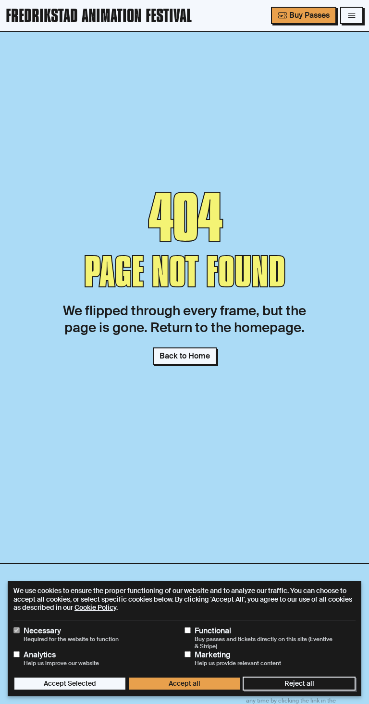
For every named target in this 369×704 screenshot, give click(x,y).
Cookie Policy (95, 607)
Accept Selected (70, 683)
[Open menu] (351, 15)
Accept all (184, 683)
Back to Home (185, 356)
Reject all (299, 683)
